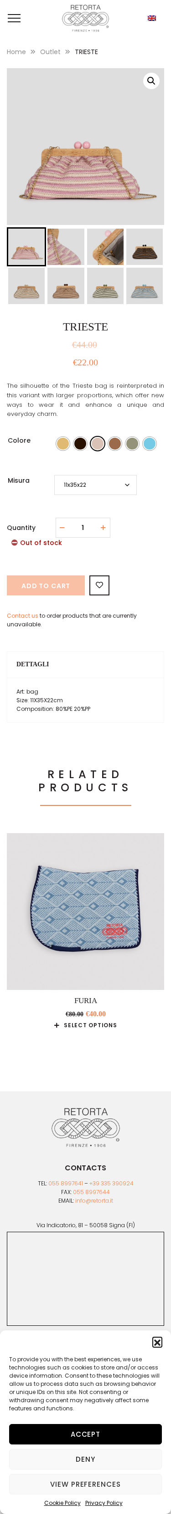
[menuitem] (152, 18)
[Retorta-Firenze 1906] (85, 18)
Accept (85, 1434)
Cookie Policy (62, 1503)
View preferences (85, 1484)
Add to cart (45, 585)
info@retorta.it (94, 1200)
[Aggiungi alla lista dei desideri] (99, 585)
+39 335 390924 (111, 1183)
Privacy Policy (104, 1503)
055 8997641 (65, 1183)
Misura (19, 480)
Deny (85, 1459)
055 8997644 (91, 1192)
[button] (157, 1341)
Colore (19, 440)
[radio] (63, 443)
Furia (85, 1000)
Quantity (21, 527)
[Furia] (85, 911)
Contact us (22, 616)
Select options (90, 1025)
